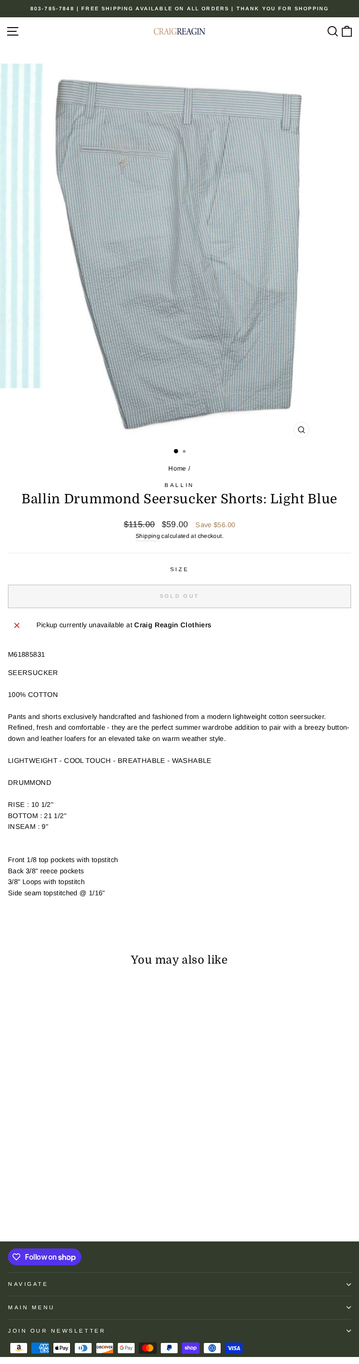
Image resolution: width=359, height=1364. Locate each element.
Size (179, 569)
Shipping (148, 536)
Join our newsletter (57, 1331)
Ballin (179, 485)
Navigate (28, 1284)
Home (177, 468)
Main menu (31, 1307)
